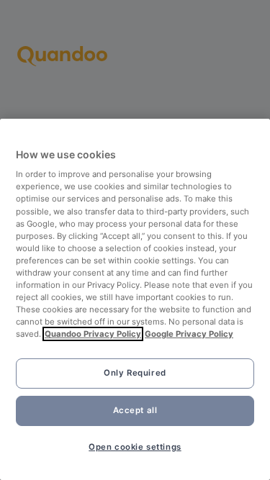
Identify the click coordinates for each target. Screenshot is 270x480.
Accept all (135, 410)
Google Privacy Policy (189, 334)
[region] (135, 299)
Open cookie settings (135, 447)
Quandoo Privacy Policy (93, 334)
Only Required (135, 373)
